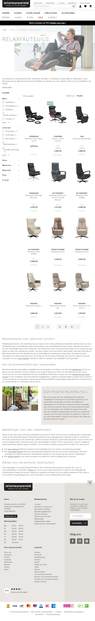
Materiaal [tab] (6, 165)
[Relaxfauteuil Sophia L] (34, 282)
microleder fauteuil (15, 451)
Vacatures (50, 3)
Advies (18, 17)
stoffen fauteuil (13, 456)
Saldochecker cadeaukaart (44, 523)
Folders (7, 557)
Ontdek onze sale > (58, 23)
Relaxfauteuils (39, 557)
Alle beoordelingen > (19, 592)
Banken (37, 552)
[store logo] (16, 4)
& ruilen (42, 516)
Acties (30, 17)
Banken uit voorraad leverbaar (46, 576)
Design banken (40, 581)
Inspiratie (72, 3)
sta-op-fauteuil (23, 358)
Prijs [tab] (4, 175)
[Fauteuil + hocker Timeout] (58, 115)
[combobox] (55, 6)
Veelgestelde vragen (42, 521)
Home (4, 30)
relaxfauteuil (77, 369)
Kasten (37, 562)
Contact (52, 17)
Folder (61, 3)
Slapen (37, 569)
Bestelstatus (39, 519)
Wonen (12, 30)
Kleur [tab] (4, 160)
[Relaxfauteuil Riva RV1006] (82, 172)
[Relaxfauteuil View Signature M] (34, 115)
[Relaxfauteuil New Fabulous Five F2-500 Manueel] (58, 172)
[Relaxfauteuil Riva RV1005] (34, 228)
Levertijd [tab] (6, 127)
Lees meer (7, 87)
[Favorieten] (85, 6)
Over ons (38, 3)
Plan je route (9, 516)
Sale (40, 17)
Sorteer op (70, 95)
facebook (72, 541)
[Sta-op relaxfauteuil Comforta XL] (82, 282)
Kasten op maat (40, 564)
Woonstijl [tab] (6, 170)
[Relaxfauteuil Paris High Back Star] (34, 172)
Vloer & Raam (39, 571)
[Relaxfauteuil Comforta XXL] (58, 282)
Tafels (36, 567)
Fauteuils (22, 30)
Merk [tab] (4, 98)
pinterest (86, 541)
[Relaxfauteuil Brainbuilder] (82, 115)
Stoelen (37, 559)
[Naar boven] (90, 483)
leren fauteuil (13, 449)
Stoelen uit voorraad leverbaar (46, 579)
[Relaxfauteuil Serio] (58, 228)
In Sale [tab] (5, 180)
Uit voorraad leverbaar (43, 574)
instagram (79, 541)
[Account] (80, 6)
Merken (6, 17)
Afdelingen (85, 3)
